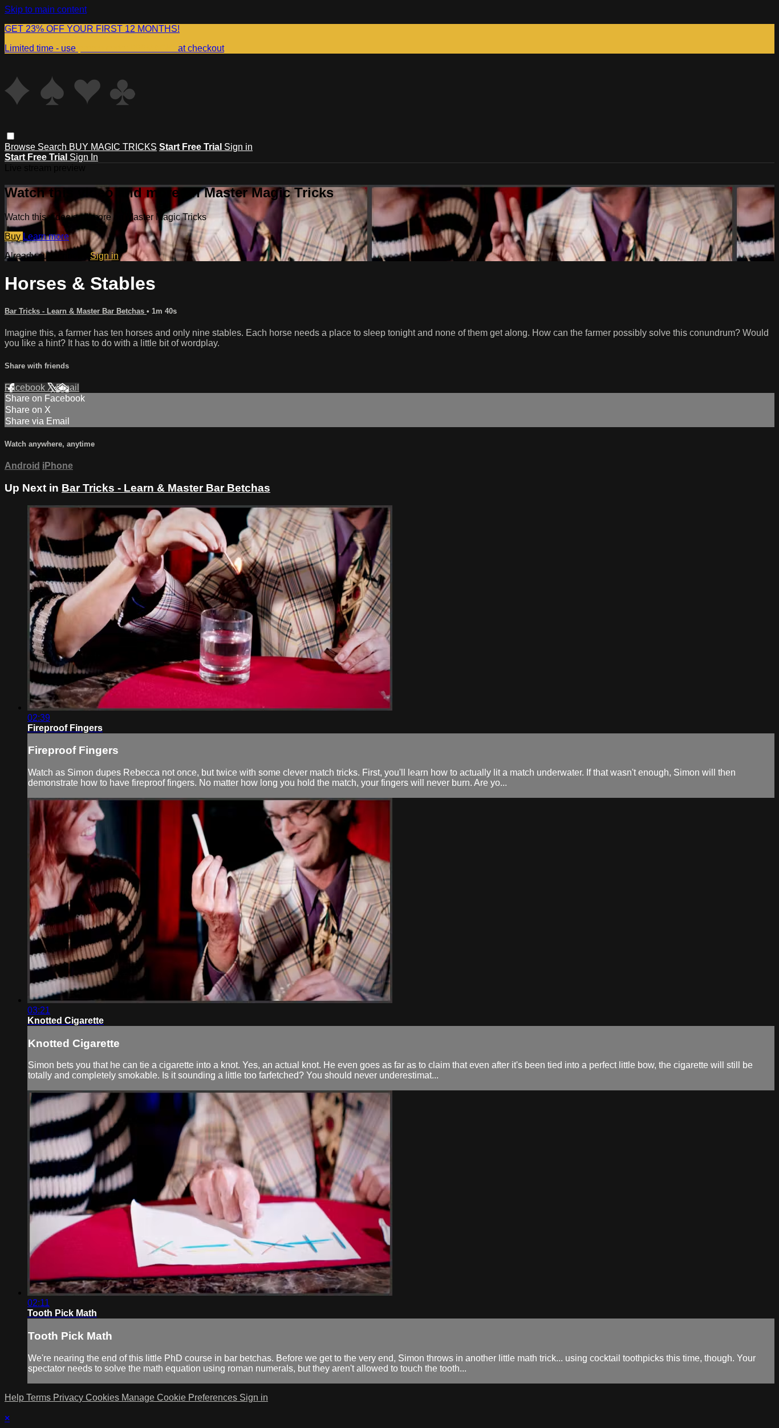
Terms (39, 1397)
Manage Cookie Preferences (180, 1397)
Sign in (238, 147)
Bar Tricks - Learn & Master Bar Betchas (76, 311)
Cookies (103, 1397)
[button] (10, 136)
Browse (21, 147)
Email (67, 387)
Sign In (84, 157)
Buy (14, 236)
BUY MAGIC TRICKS (113, 147)
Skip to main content (46, 9)
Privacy (69, 1397)
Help (15, 1397)
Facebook (26, 387)
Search (53, 147)
